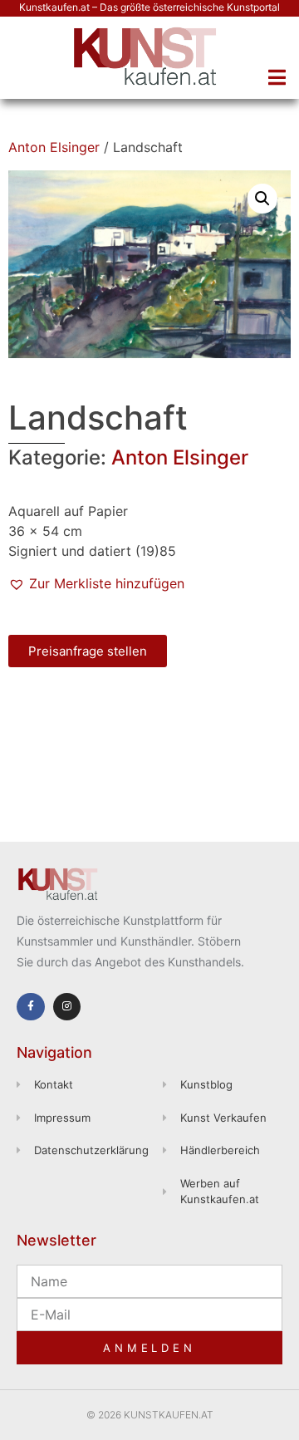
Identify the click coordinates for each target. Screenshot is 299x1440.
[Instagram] (67, 1007)
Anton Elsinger (54, 147)
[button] (276, 77)
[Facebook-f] (31, 1007)
